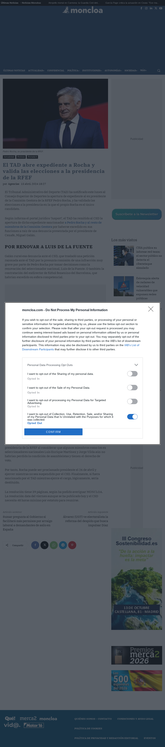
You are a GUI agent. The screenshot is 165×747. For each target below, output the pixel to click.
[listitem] (82, 365)
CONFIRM (53, 431)
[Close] (152, 310)
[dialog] (82, 373)
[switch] (132, 373)
